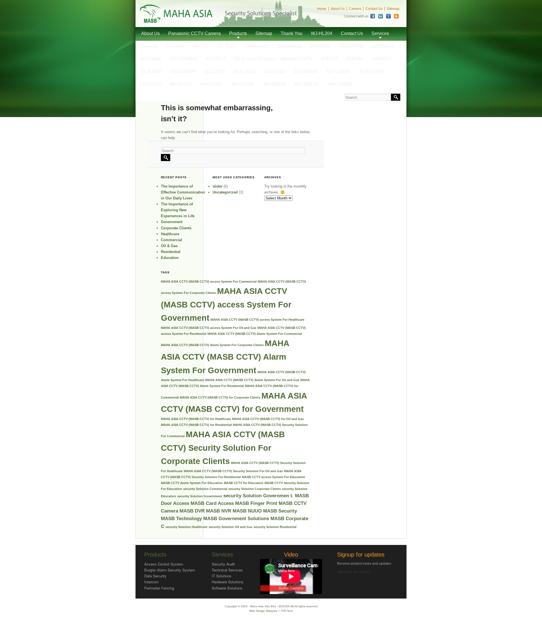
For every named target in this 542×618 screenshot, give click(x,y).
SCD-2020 (274, 71)
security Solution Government (199, 496)
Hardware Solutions (227, 581)
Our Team (226, 46)
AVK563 (329, 58)
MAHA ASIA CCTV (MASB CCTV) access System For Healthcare (257, 319)
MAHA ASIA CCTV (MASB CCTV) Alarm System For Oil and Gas (252, 380)
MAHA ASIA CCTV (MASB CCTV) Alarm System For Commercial (254, 333)
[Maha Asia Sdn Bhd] (176, 21)
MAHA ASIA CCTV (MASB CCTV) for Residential (196, 424)
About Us (338, 9)
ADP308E (321, 46)
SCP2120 (151, 84)
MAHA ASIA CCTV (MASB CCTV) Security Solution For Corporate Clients (223, 448)
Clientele (175, 46)
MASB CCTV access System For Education (273, 477)
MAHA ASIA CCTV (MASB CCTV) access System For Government (226, 304)
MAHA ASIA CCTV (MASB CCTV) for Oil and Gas (268, 419)
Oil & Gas (169, 246)
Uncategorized (225, 192)
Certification (256, 46)
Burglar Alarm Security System (169, 570)
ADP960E (151, 58)
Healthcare (170, 234)
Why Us (200, 46)
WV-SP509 (274, 84)
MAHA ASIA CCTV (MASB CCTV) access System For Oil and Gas (208, 327)
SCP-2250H (338, 71)
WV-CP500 (211, 84)
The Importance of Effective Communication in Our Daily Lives (183, 192)
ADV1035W (351, 46)
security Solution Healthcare (186, 527)
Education (170, 258)
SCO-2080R (183, 71)
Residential (170, 252)
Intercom (151, 581)
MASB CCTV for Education (243, 483)
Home (321, 9)
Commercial (171, 240)
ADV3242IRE (183, 58)
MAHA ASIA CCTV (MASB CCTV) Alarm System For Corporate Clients (212, 345)
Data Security (155, 576)
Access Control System (163, 564)
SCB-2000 (151, 71)
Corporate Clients (176, 228)
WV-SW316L (307, 84)
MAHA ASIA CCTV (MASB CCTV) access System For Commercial (209, 281)
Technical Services (227, 570)
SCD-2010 (244, 71)
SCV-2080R (305, 71)
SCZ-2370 (214, 71)
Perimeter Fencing (159, 588)
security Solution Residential (274, 527)
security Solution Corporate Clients (254, 489)
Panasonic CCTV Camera (194, 33)
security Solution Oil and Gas (230, 527)
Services (380, 33)
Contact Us (374, 9)
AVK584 (354, 58)
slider (217, 186)
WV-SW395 (340, 84)
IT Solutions (221, 576)
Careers (355, 9)
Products (238, 33)
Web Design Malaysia (263, 610)
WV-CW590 (243, 84)
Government (171, 222)
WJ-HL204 (321, 33)
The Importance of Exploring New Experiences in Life (177, 210)
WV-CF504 (180, 84)
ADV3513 (216, 58)
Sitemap (393, 9)
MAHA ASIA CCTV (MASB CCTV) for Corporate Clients (220, 397)
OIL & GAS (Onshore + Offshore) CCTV (273, 58)
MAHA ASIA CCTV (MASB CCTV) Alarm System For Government (225, 356)
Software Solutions (227, 588)
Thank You (291, 33)
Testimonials (289, 46)
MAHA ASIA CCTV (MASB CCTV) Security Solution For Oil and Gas (233, 471)
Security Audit (223, 564)
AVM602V (381, 58)
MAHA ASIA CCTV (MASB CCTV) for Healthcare (196, 419)
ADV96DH (382, 46)
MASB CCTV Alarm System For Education (192, 483)
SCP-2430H (371, 71)
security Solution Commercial (205, 489)
